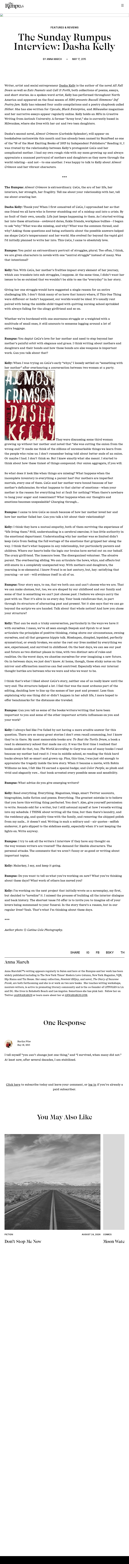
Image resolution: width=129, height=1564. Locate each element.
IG (88, 952)
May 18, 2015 (23, 1045)
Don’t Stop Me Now (23, 1241)
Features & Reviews (65, 27)
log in (92, 1084)
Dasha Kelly (67, 85)
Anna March (54, 59)
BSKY (110, 952)
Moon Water (115, 1241)
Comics (107, 1234)
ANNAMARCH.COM (76, 995)
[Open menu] (122, 5)
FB (97, 952)
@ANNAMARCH (23, 995)
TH (122, 952)
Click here (13, 1084)
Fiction (9, 1234)
